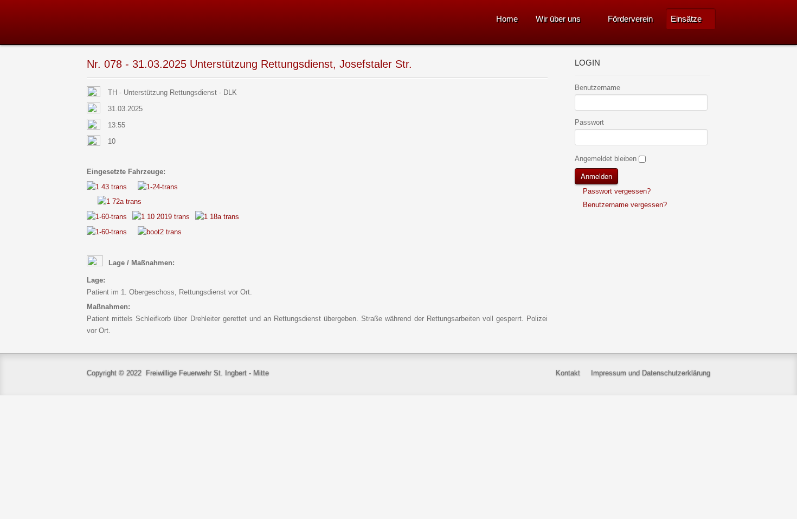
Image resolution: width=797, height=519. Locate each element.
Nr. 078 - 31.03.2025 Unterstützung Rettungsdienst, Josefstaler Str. (249, 64)
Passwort (589, 122)
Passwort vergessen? (616, 191)
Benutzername (597, 88)
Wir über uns (558, 18)
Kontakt (568, 373)
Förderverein (630, 18)
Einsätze (686, 18)
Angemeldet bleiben (606, 159)
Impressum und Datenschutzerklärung (650, 373)
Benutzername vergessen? (624, 205)
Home (507, 18)
